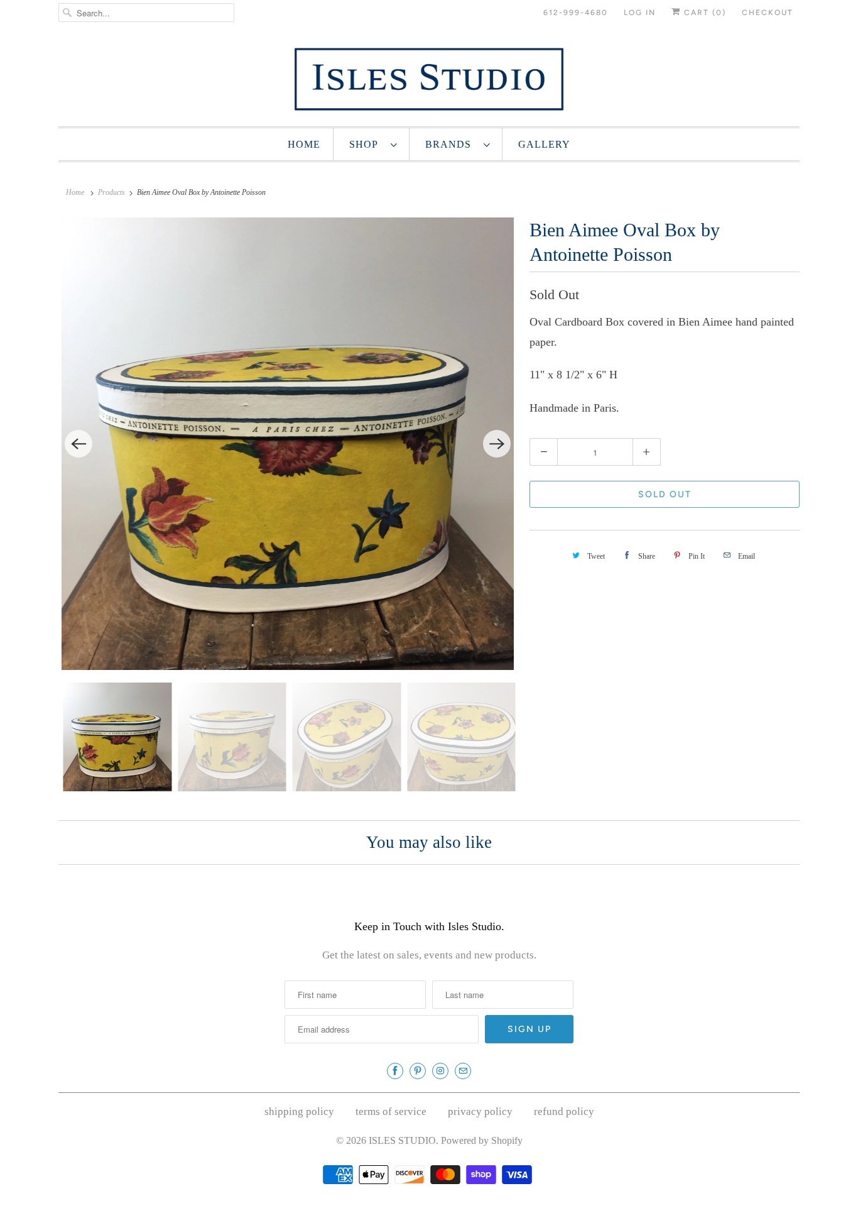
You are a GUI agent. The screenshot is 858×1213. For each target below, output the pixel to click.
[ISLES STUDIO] (429, 79)
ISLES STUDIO (402, 1140)
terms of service (391, 1111)
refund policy (564, 1111)
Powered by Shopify (482, 1140)
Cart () (703, 12)
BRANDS (451, 144)
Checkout (767, 12)
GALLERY (544, 144)
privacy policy (480, 1111)
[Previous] (78, 444)
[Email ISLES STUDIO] (463, 1071)
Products (111, 192)
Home (304, 144)
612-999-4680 (575, 12)
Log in (640, 12)
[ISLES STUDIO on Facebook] (395, 1071)
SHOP (366, 144)
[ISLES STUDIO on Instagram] (440, 1071)
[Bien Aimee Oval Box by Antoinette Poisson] (288, 443)
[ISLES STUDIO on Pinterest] (418, 1071)
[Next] (497, 444)
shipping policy (299, 1111)
